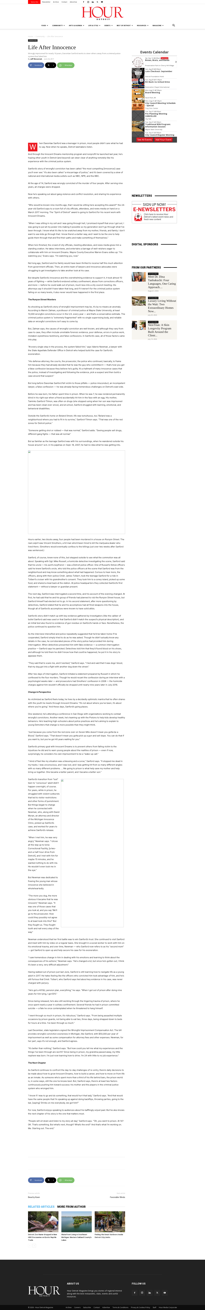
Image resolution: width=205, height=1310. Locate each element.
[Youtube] (102, 2)
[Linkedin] (93, 2)
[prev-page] (30, 1245)
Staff (154, 1307)
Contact (64, 2)
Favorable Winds (117, 1197)
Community (40, 36)
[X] (97, 2)
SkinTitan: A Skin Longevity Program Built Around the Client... (159, 330)
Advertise (73, 2)
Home (30, 36)
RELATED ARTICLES (41, 1206)
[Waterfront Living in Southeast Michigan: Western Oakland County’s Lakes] (76, 1221)
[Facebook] (83, 2)
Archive (56, 2)
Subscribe (34, 2)
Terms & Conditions (120, 1307)
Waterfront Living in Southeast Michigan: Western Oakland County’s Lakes (76, 1237)
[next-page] (34, 1245)
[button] (173, 25)
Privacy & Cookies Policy (140, 1307)
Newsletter (46, 2)
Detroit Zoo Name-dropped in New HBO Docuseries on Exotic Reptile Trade (42, 1237)
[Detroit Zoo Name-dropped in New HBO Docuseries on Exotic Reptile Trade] (43, 1221)
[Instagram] (88, 2)
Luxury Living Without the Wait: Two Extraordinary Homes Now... (162, 306)
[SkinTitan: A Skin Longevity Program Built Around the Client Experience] (139, 325)
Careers (77, 1307)
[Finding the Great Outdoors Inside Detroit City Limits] (110, 1221)
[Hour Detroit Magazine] (102, 13)
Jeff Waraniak (36, 59)
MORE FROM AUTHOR (71, 1206)
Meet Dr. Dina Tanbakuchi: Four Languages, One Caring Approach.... (162, 282)
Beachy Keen (34, 1197)
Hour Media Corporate (168, 1307)
